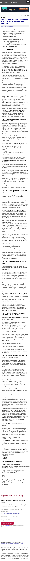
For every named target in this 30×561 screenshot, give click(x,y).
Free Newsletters (8, 26)
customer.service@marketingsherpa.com (12, 543)
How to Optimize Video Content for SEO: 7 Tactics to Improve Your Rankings (14, 21)
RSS (2, 26)
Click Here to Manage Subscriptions (10, 513)
